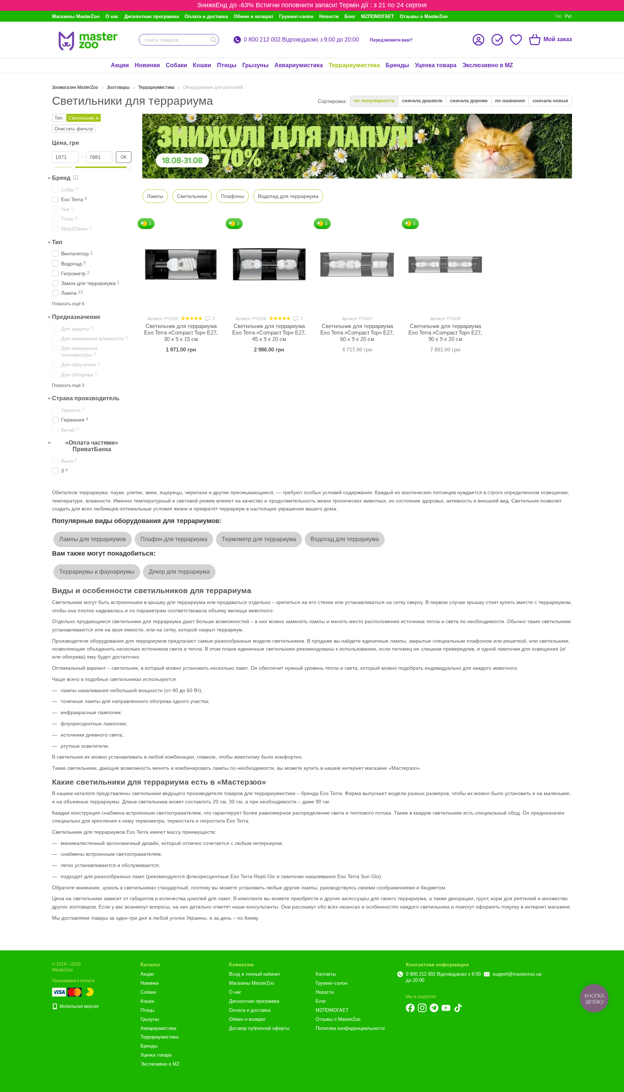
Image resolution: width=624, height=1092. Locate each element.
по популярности (374, 100)
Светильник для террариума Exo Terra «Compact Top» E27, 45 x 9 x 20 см (269, 332)
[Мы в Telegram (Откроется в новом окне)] (434, 1007)
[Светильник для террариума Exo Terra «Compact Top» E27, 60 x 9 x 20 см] (357, 264)
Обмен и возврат (253, 16)
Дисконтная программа (151, 16)
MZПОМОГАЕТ (377, 16)
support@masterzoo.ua (517, 974)
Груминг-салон (296, 16)
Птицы (227, 65)
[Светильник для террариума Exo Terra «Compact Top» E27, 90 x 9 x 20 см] (445, 264)
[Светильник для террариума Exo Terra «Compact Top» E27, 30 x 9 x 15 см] (181, 264)
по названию (510, 100)
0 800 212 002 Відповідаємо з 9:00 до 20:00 (301, 40)
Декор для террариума (179, 572)
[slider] (72, 167)
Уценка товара (435, 65)
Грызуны (255, 65)
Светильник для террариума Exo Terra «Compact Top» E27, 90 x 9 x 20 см (445, 332)
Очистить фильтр (74, 128)
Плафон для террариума (173, 539)
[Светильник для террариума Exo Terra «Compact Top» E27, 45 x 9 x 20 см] (269, 264)
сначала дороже (469, 100)
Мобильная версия (78, 1006)
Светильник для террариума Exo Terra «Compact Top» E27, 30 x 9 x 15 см (181, 332)
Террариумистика (354, 65)
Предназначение (76, 317)
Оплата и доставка (206, 16)
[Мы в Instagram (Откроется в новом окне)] (422, 1007)
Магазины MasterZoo (76, 16)
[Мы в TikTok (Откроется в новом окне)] (458, 1007)
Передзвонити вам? (391, 40)
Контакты (326, 974)
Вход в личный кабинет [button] (254, 974)
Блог (349, 16)
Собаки (176, 65)
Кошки (202, 65)
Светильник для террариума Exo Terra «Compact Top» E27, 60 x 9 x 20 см (357, 332)
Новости (329, 16)
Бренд (61, 178)
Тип (57, 242)
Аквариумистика (298, 65)
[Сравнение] (497, 40)
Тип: (59, 118)
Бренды (397, 65)
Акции (120, 65)
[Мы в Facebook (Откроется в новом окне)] (410, 1007)
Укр (558, 16)
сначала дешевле (422, 100)
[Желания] (516, 40)
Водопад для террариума (345, 539)
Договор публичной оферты (259, 1028)
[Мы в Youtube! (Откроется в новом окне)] (446, 1007)
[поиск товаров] (213, 40)
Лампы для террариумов (92, 539)
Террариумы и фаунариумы (96, 572)
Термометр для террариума (259, 539)
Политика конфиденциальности (350, 1028)
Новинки (147, 65)
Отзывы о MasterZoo (424, 16)
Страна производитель (86, 399)
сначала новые (550, 100)
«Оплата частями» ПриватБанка (91, 446)
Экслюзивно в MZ (487, 65)
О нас (111, 16)
